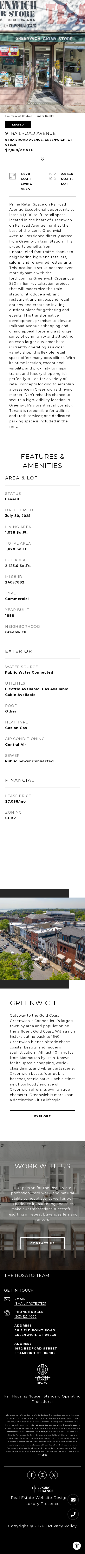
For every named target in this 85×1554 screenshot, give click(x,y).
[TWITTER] (54, 1475)
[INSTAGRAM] (42, 1475)
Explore (42, 1116)
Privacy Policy (62, 1526)
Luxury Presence (43, 1503)
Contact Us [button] (42, 1243)
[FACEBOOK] (31, 1475)
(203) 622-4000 (25, 1317)
